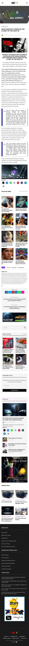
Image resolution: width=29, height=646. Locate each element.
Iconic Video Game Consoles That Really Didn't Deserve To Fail (20, 351)
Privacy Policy (15, 638)
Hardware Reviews (5, 566)
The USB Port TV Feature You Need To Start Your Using (20, 367)
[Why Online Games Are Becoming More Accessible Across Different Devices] (14, 409)
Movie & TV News (5, 543)
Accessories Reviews (6, 569)
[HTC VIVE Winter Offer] (7, 494)
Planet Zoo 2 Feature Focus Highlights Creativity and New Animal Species (13, 585)
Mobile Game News (6, 535)
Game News (4, 532)
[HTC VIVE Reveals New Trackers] (21, 510)
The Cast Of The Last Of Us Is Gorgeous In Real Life (7, 262)
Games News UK (4, 26)
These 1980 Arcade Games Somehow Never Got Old (7, 228)
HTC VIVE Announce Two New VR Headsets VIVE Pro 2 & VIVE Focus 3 (7, 520)
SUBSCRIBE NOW (14, 390)
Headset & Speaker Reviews (8, 560)
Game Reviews (5, 554)
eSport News (4, 538)
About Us (6, 636)
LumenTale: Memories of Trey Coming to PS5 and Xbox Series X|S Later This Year (13, 593)
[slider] (8, 177)
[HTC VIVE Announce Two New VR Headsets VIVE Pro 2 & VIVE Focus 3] (7, 510)
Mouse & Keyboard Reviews (8, 563)
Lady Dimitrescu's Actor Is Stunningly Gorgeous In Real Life (7, 245)
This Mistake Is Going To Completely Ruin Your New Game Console (8, 351)
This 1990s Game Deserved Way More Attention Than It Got (20, 262)
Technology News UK (6, 516)
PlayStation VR (21, 267)
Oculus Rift (14, 267)
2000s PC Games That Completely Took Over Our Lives (21, 228)
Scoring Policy (13, 636)
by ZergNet (24, 334)
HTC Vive (8, 267)
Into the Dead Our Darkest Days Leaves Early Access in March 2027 (14, 581)
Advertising (22, 636)
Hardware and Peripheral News (8, 541)
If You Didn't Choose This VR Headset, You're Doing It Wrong (8, 367)
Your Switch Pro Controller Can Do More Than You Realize (6, 210)
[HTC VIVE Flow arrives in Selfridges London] (21, 494)
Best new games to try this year (15, 438)
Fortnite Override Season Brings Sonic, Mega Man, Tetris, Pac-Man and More (13, 578)
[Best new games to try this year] (5, 440)
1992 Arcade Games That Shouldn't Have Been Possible (21, 245)
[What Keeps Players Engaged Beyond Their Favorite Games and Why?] (5, 451)
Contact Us (23, 638)
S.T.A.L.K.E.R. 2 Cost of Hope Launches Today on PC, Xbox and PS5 (14, 589)
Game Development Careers (8, 546)
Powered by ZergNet (23, 191)
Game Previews (5, 557)
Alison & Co (6, 35)
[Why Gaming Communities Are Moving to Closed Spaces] (5, 445)
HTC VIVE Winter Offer (6, 501)
